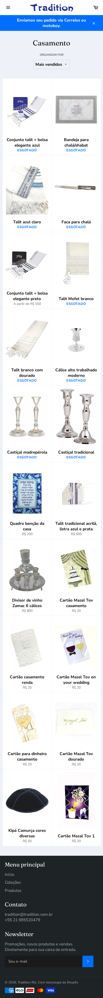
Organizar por (51, 55)
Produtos (13, 890)
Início (9, 874)
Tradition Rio (27, 982)
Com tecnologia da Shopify (58, 982)
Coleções (13, 882)
